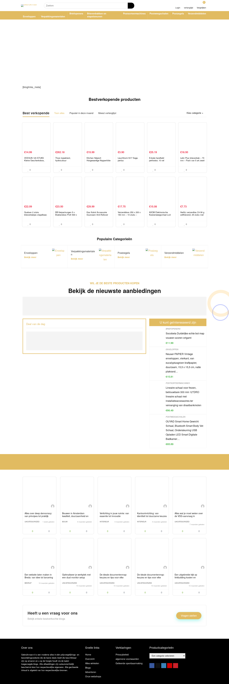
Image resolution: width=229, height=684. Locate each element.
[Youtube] (169, 665)
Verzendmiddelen (197, 13)
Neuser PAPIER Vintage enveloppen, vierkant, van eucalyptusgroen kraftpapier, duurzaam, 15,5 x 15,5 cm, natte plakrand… (183, 362)
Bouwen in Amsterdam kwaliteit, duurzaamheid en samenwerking (75, 516)
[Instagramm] (163, 665)
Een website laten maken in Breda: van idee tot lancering (39, 576)
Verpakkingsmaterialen (53, 16)
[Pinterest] (175, 665)
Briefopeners (76, 13)
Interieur (104, 521)
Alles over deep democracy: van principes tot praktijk (38, 515)
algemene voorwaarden (127, 658)
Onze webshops (93, 676)
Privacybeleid (122, 654)
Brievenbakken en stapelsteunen (96, 15)
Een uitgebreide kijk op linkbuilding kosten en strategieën (186, 577)
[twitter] (157, 665)
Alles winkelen (92, 663)
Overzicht (90, 658)
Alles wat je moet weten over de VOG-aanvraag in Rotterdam (189, 516)
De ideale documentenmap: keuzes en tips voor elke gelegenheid (113, 577)
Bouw (64, 521)
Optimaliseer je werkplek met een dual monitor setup (76, 576)
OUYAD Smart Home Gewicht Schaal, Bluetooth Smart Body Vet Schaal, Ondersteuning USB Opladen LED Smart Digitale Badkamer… (184, 430)
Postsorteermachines (134, 13)
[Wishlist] (188, 4)
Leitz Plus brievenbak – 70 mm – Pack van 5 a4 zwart (192, 159)
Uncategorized (32, 521)
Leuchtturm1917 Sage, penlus (128, 159)
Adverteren (90, 672)
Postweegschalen (159, 13)
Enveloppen (29, 16)
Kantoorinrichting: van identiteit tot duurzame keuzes (152, 515)
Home (88, 654)
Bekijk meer (30, 257)
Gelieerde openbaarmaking (129, 663)
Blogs (88, 667)
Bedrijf (28, 583)
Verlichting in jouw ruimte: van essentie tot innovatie (114, 515)
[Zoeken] (131, 6)
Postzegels (178, 13)
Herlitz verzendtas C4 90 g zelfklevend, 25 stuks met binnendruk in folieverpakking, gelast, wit (192, 216)
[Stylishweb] (52, 506)
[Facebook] (151, 665)
